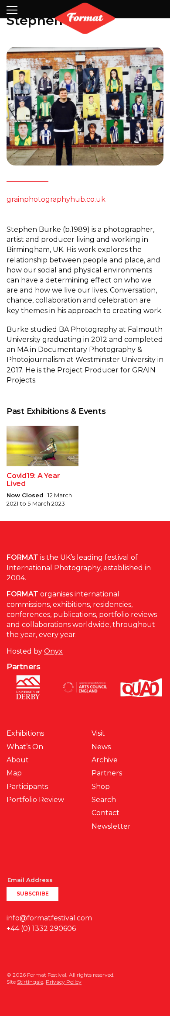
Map (14, 773)
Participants (27, 786)
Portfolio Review (35, 800)
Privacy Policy (64, 981)
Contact (105, 813)
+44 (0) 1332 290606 (41, 928)
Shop (101, 786)
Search (104, 800)
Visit (98, 733)
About (18, 760)
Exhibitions (25, 733)
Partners (107, 773)
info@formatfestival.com (49, 918)
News (101, 747)
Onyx (53, 651)
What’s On (25, 747)
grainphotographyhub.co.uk (56, 199)
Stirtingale (30, 981)
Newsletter (111, 826)
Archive (105, 760)
